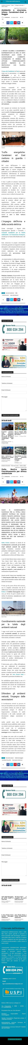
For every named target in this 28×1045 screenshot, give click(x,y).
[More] (22, 22)
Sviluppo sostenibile (19, 5)
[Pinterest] (15, 22)
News (12, 5)
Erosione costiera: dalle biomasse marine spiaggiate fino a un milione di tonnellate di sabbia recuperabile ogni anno (7, 435)
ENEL (16, 293)
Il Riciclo (16, 436)
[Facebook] (8, 22)
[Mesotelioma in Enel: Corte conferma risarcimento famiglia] (21, 451)
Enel (18, 71)
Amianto (16, 461)
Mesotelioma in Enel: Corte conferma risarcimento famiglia (21, 458)
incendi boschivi (5, 295)
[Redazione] (3, 17)
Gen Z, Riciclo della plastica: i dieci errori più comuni (21, 433)
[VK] (18, 22)
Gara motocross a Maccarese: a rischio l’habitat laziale (7, 457)
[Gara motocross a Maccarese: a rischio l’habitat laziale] (7, 451)
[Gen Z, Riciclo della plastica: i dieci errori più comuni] (21, 426)
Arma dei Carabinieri (8, 71)
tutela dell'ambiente (14, 295)
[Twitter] (11, 22)
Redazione (7, 17)
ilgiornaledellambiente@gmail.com (12, 983)
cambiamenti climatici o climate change (7, 442)
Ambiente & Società (6, 5)
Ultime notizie (4, 6)
